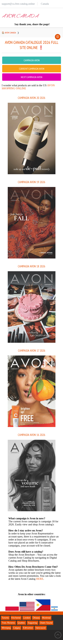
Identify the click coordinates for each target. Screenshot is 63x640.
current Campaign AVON (31, 68)
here (39, 578)
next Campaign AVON (31, 77)
